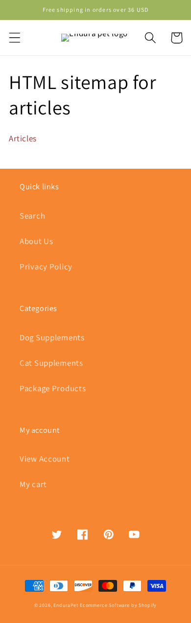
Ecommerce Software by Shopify (118, 605)
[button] (15, 38)
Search (32, 216)
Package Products (53, 389)
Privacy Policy (46, 267)
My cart (33, 484)
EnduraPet (65, 605)
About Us (36, 241)
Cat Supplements (51, 363)
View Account (45, 459)
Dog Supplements (52, 338)
